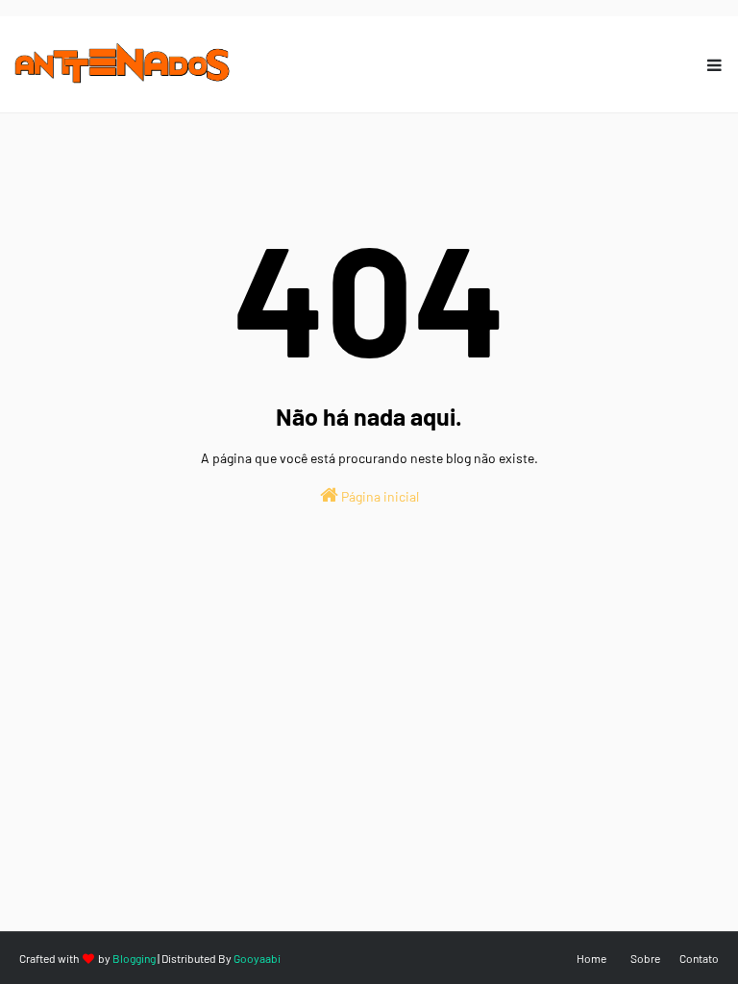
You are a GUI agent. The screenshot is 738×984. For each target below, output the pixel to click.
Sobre (645, 958)
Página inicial (378, 496)
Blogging (134, 958)
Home (591, 958)
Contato (699, 958)
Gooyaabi (257, 958)
